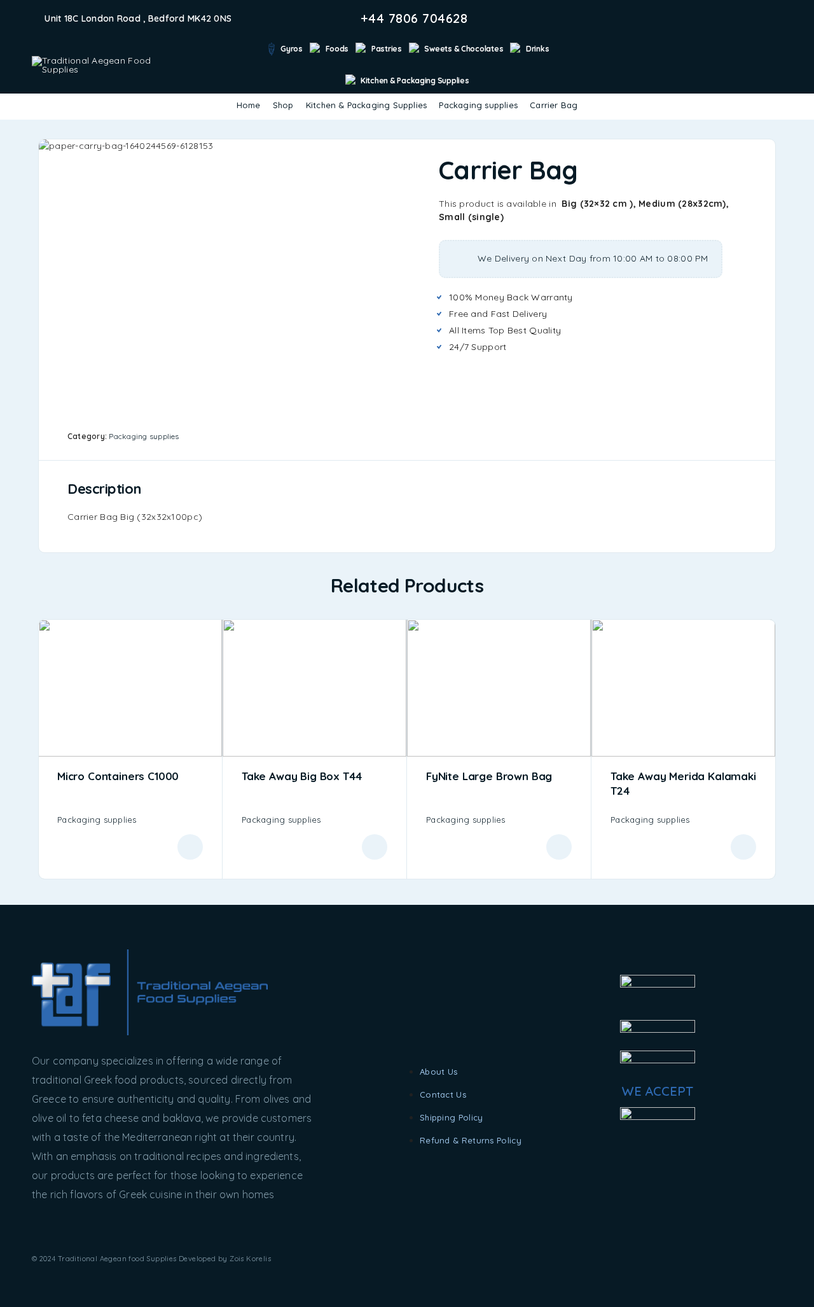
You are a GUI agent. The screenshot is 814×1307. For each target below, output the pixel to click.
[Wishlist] (777, 63)
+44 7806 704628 (414, 18)
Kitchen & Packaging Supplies (415, 80)
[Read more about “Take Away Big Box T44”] (374, 847)
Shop (283, 105)
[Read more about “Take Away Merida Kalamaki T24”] (743, 847)
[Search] (737, 64)
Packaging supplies (478, 105)
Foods (337, 48)
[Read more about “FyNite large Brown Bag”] (559, 847)
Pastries (386, 48)
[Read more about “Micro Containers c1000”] (190, 847)
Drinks (537, 48)
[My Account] (757, 64)
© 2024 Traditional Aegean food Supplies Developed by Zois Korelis (151, 1258)
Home (249, 105)
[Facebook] (738, 18)
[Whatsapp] (778, 18)
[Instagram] (758, 18)
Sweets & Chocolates (463, 48)
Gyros (291, 48)
